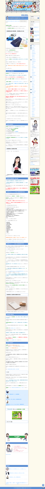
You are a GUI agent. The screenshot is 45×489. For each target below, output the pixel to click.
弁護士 (33, 78)
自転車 (33, 111)
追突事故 (33, 114)
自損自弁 (33, 58)
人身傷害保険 (34, 61)
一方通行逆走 (34, 97)
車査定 (33, 89)
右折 (33, 106)
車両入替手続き (34, 75)
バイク (33, 95)
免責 (33, 64)
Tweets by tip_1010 (8, 454)
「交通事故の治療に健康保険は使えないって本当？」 (17, 387)
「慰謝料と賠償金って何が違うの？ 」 (18, 81)
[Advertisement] (17, 428)
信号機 (33, 100)
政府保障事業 (34, 53)
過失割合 (33, 92)
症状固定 (33, 56)
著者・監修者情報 (33, 164)
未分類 (33, 47)
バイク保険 (33, 45)
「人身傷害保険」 (16, 131)
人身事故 (33, 50)
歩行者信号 (33, 108)
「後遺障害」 (15, 83)
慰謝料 (33, 86)
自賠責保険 (33, 72)
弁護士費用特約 (34, 67)
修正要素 (33, 103)
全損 (33, 83)
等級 (33, 70)
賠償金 (33, 81)
